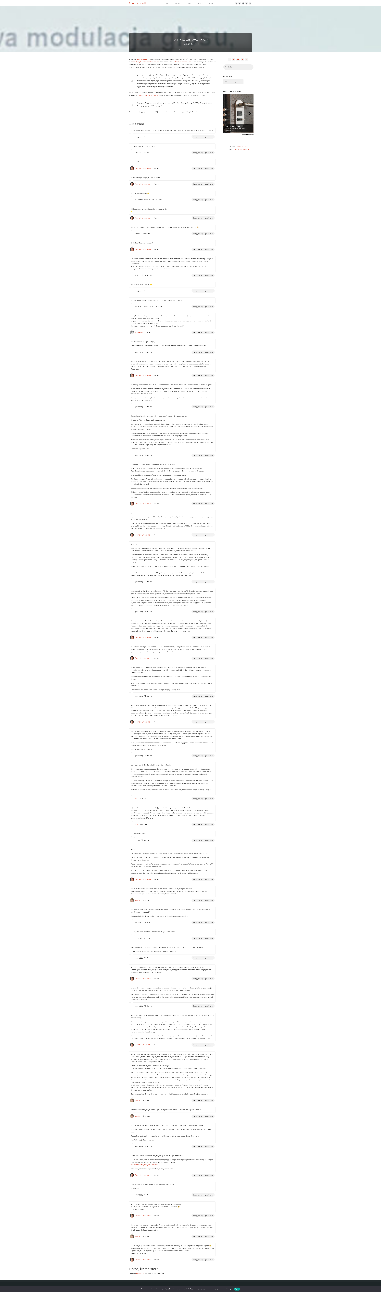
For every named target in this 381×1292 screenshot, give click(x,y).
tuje (137, 824)
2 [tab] (245, 134)
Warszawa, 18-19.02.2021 (234, 128)
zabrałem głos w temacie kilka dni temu (146, 62)
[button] (226, 114)
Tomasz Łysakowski (137, 3)
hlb (136, 799)
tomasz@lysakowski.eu (241, 149)
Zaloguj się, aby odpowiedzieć (203, 137)
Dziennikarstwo (183, 50)
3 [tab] (247, 134)
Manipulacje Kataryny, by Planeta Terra (144, 1165)
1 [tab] (243, 134)
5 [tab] (251, 134)
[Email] (239, 3)
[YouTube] (250, 3)
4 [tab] (249, 134)
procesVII (139, 332)
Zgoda (237, 1289)
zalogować (140, 1273)
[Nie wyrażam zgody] (379, 1289)
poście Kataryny (143, 59)
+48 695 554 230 (241, 147)
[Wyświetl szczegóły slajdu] (238, 113)
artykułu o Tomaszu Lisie (182, 62)
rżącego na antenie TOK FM (148, 95)
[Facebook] (246, 3)
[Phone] (236, 3)
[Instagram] (243, 3)
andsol (138, 900)
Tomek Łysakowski (143, 168)
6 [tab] (253, 134)
